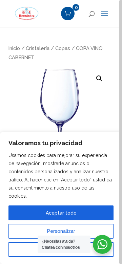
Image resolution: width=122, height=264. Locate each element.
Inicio (14, 48)
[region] (61, 132)
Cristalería (37, 48)
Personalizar (61, 231)
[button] (99, 78)
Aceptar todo (61, 213)
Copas (62, 48)
